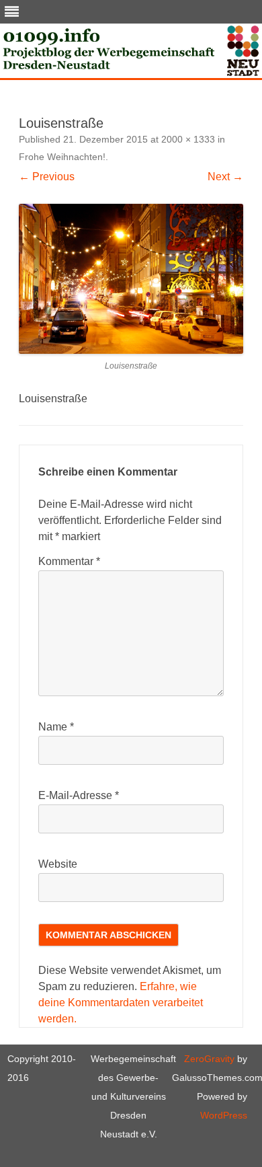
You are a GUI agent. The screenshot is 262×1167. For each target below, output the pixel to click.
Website (57, 864)
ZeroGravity (209, 1058)
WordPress (223, 1115)
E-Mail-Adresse (78, 795)
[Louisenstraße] (131, 279)
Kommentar (69, 561)
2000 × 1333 (188, 139)
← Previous (47, 176)
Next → (225, 176)
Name (56, 726)
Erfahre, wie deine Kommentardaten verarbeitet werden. (120, 1002)
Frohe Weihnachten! (62, 156)
